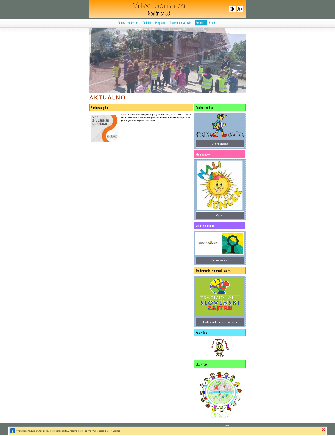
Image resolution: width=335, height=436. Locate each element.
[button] (134, 22)
